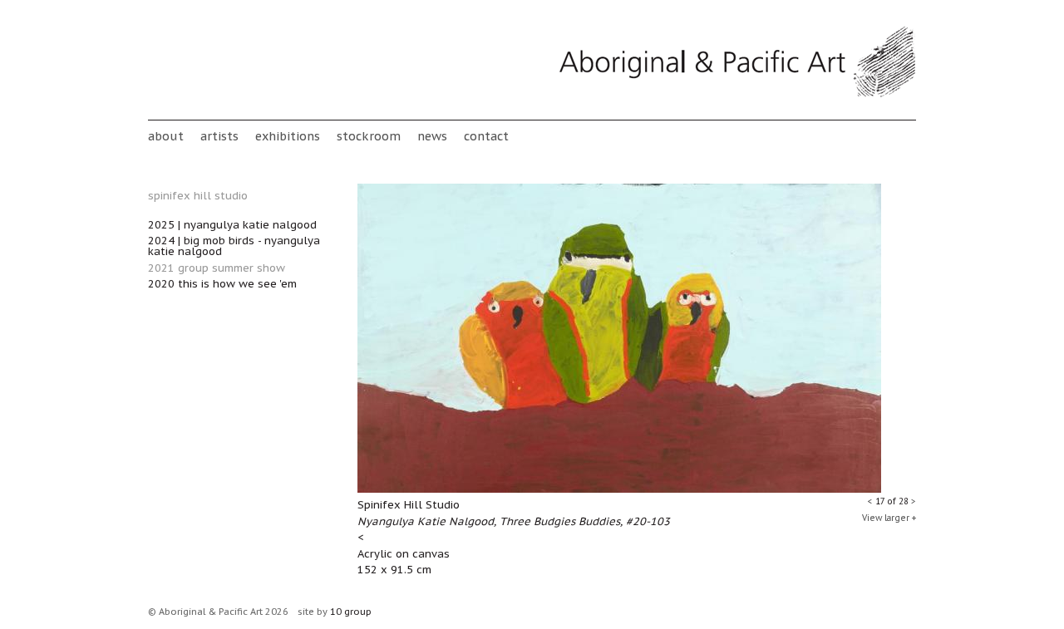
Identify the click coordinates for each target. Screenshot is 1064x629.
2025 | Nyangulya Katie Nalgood (232, 224)
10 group (351, 611)
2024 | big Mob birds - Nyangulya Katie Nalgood (234, 246)
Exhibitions (287, 136)
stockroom (369, 136)
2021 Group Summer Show (216, 268)
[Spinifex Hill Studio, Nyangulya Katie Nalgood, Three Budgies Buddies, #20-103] (619, 489)
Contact (486, 136)
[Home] (737, 94)
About (166, 136)
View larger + (889, 518)
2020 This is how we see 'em (222, 283)
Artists (219, 136)
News (432, 136)
